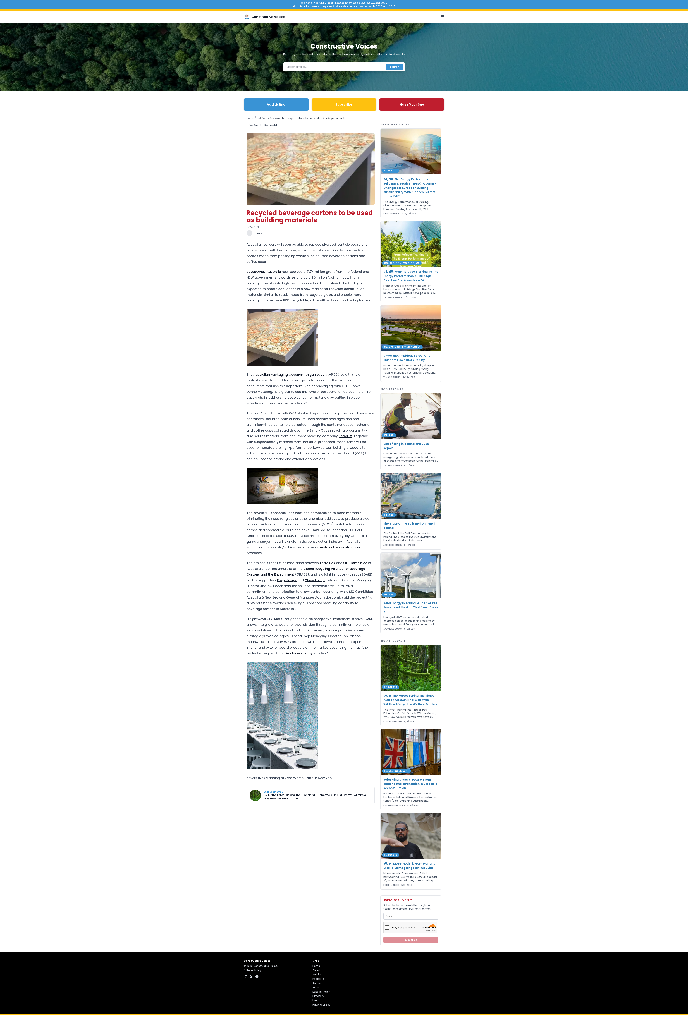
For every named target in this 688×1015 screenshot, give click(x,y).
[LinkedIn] (245, 976)
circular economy (298, 653)
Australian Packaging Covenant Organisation (290, 374)
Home (250, 118)
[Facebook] (257, 976)
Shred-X (345, 436)
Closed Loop (315, 580)
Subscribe (343, 104)
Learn (315, 1000)
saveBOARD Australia (264, 271)
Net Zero (262, 118)
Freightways (287, 580)
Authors (317, 983)
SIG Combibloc (355, 563)
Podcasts (318, 979)
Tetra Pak (327, 563)
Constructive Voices (268, 17)
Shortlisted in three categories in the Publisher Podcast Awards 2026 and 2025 (344, 6)
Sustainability (272, 124)
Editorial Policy (252, 970)
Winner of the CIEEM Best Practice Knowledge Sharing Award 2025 (344, 3)
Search (394, 67)
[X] (251, 976)
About (316, 970)
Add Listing (276, 104)
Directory (318, 996)
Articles (317, 974)
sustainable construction (339, 547)
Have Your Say (412, 104)
